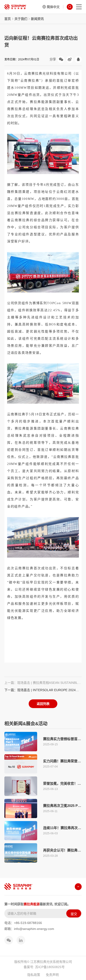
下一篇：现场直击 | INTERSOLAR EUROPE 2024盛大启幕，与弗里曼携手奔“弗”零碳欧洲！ (43, 690)
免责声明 (52, 975)
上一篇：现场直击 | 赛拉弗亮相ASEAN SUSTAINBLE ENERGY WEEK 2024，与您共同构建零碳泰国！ (43, 683)
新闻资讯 (37, 19)
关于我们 (20, 19)
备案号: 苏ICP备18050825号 (44, 967)
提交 (74, 914)
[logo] (15, 7)
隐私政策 (33, 975)
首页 (7, 19)
